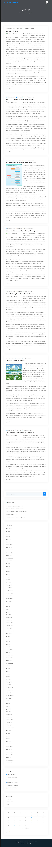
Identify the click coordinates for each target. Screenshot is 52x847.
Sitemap (7, 804)
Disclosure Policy (9, 801)
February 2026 (9, 544)
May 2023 (8, 609)
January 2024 (9, 587)
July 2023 (8, 604)
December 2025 (9, 550)
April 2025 (8, 571)
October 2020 (9, 692)
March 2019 (8, 744)
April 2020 (8, 709)
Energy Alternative (27, 358)
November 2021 (9, 657)
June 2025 (8, 566)
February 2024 (9, 585)
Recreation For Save (12, 31)
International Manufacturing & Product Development (22, 231)
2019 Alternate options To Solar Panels (14, 506)
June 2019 (8, 736)
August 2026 (8, 528)
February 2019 (9, 746)
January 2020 (9, 717)
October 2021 (9, 660)
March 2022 (8, 647)
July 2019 (8, 733)
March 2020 (8, 711)
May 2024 (8, 577)
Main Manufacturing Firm (11, 514)
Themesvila (28, 843)
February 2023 (9, 617)
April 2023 (8, 612)
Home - (21, 13)
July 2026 (8, 531)
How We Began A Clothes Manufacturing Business (21, 162)
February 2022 (9, 649)
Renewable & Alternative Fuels (15, 360)
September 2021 (9, 663)
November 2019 (9, 722)
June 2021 (8, 671)
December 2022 (9, 622)
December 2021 (9, 655)
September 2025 (9, 558)
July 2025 (8, 563)
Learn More (8, 88)
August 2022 (8, 633)
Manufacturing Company (29, 28)
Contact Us (8, 799)
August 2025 (8, 560)
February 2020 (9, 714)
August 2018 (8, 762)
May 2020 (8, 706)
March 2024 (8, 582)
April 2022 (8, 644)
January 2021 (9, 684)
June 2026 (8, 534)
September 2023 (9, 598)
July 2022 (8, 636)
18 (8, 823)
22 (31, 823)
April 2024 (8, 579)
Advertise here (9, 796)
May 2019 (8, 738)
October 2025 (9, 555)
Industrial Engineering (12, 777)
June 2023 (8, 606)
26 (14, 825)
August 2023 (8, 601)
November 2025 (9, 552)
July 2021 (8, 668)
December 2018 (9, 752)
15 (31, 820)
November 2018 (9, 754)
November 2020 (9, 690)
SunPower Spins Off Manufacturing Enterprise (20, 433)
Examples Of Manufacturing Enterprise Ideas (15, 508)
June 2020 (8, 703)
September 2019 (9, 727)
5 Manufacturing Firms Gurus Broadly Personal (20, 294)
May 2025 (8, 569)
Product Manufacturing (28, 97)
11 (8, 820)
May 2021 (8, 674)
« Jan (7, 831)
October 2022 (9, 628)
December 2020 (9, 687)
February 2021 (9, 682)
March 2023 (8, 614)
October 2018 (9, 757)
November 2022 (9, 625)
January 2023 (9, 620)
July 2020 (8, 700)
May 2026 (8, 536)
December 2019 (9, 719)
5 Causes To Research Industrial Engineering (15, 517)
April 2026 (8, 539)
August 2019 (8, 730)
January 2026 (9, 547)
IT (7, 779)
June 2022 (8, 639)
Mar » (10, 831)
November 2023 (9, 593)
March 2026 (8, 542)
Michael (20, 28)
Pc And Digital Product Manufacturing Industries (16, 511)
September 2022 (9, 630)
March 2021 (8, 679)
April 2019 (8, 741)
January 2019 (9, 749)
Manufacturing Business (29, 160)
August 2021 (8, 665)
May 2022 (8, 641)
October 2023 (9, 595)
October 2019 (9, 725)
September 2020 (9, 695)
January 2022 (9, 652)
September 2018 (9, 760)
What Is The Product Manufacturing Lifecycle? (20, 99)
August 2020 (8, 698)
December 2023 (9, 590)
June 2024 (8, 574)
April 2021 (8, 676)
